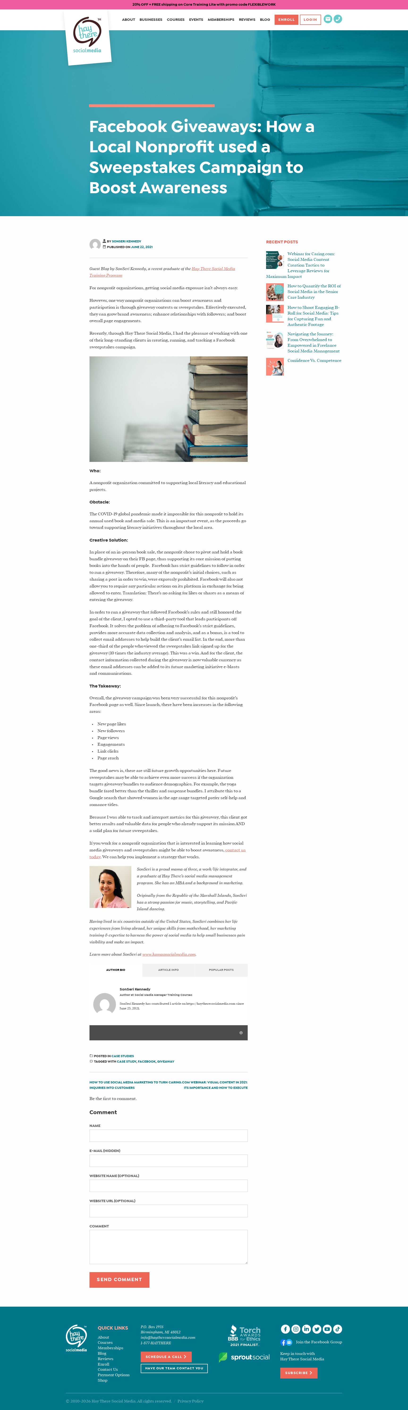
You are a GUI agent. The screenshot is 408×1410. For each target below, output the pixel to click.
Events (196, 19)
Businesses (151, 19)
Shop (102, 1380)
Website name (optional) (114, 1176)
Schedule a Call (164, 1357)
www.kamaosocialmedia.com (169, 954)
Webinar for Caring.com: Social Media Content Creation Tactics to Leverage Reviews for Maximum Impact (300, 265)
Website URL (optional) (112, 1201)
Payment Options (114, 1375)
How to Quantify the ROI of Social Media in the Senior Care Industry (314, 291)
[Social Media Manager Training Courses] (87, 35)
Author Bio (115, 970)
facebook (147, 1061)
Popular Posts (221, 970)
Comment (99, 1226)
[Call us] (338, 22)
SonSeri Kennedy (126, 241)
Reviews (247, 19)
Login (310, 19)
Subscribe (297, 1373)
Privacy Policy (191, 1401)
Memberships (221, 19)
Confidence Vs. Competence (314, 361)
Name (94, 1125)
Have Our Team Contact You (174, 1368)
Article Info (168, 970)
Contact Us (108, 1369)
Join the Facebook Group (319, 1342)
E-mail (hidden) (104, 1150)
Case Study (126, 1061)
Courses (176, 19)
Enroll (286, 19)
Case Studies (122, 1056)
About (128, 19)
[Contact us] (328, 22)
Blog (265, 19)
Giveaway (165, 1061)
